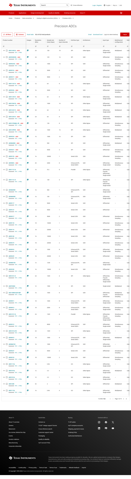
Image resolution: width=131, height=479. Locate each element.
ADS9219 (11, 243)
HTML (20, 52)
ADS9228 (11, 269)
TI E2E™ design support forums (47, 425)
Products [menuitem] (11, 13)
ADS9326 (11, 90)
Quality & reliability (43, 439)
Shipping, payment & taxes (76, 429)
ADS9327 (11, 150)
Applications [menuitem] (22, 13)
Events (11, 436)
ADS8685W (12, 190)
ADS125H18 (12, 103)
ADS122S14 (12, 116)
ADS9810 (11, 249)
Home (10, 18)
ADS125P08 (12, 130)
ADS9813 (11, 307)
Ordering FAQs (72, 432)
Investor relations (14, 439)
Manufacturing (13, 443)
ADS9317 (11, 77)
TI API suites (72, 422)
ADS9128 (11, 236)
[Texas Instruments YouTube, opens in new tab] (113, 429)
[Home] (22, 5)
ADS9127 (11, 210)
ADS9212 (11, 324)
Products (17, 18)
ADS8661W (12, 262)
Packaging (41, 436)
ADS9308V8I (12, 57)
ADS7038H (12, 286)
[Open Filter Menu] (14, 46)
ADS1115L (12, 390)
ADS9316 (11, 70)
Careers (11, 425)
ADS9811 (11, 301)
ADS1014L (12, 377)
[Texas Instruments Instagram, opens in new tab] (99, 423)
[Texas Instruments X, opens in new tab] (113, 423)
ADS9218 (11, 357)
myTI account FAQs (44, 443)
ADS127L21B (13, 331)
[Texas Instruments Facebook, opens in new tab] (106, 423)
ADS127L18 (12, 314)
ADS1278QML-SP (14, 123)
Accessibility (12, 467)
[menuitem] (121, 13)
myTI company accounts (75, 425)
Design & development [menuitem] (37, 13)
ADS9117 (11, 203)
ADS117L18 (12, 169)
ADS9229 (11, 256)
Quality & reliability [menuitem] (54, 13)
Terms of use (53, 467)
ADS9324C (12, 64)
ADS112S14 (12, 97)
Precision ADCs (66, 18)
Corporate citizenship (15, 446)
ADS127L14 (12, 276)
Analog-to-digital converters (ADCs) (47, 18)
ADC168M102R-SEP (15, 292)
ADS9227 (11, 351)
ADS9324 (11, 136)
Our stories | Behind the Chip (17, 432)
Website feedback (74, 467)
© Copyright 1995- (16, 471)
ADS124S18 (12, 50)
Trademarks (62, 467)
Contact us (41, 422)
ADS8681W (12, 344)
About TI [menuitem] (82, 13)
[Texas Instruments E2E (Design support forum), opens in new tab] (106, 429)
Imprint (84, 467)
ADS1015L (12, 370)
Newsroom (12, 429)
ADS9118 (11, 223)
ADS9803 (11, 163)
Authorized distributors (75, 436)
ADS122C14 (12, 110)
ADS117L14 (12, 180)
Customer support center (45, 432)
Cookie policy (22, 467)
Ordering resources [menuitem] (69, 13)
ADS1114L (12, 364)
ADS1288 (11, 384)
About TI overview (14, 422)
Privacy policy (33, 467)
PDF (16, 52)
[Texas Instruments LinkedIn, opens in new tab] (99, 429)
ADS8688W (12, 143)
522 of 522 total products (42, 34)
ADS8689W (12, 196)
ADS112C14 (12, 83)
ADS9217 (11, 216)
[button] (110, 399)
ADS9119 (11, 229)
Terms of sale (43, 467)
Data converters (27, 18)
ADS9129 (11, 156)
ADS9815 (11, 337)
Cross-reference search (45, 429)
